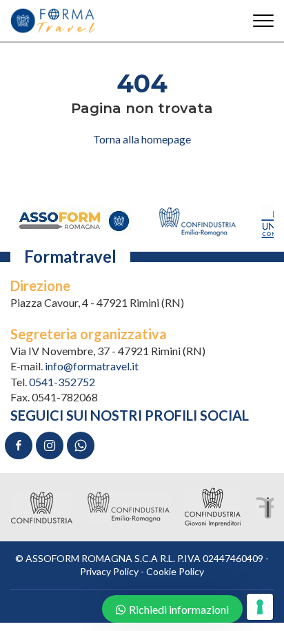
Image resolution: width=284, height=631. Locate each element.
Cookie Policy (175, 571)
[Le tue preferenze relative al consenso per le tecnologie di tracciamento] (260, 607)
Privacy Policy (109, 571)
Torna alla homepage (142, 139)
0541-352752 (62, 381)
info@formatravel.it (92, 365)
